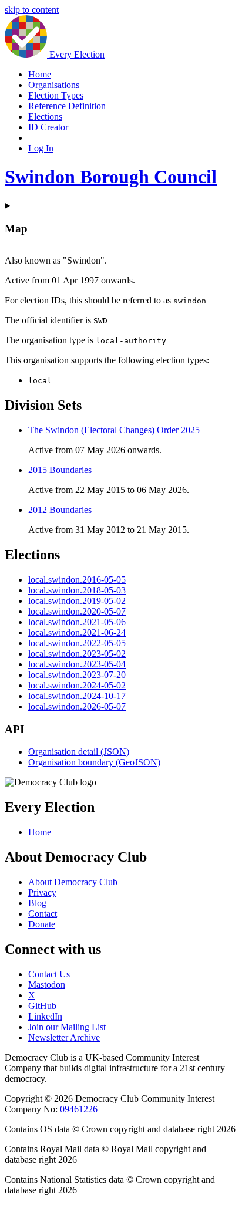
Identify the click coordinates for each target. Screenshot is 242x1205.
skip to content (32, 10)
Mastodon (46, 985)
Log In (40, 148)
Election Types (55, 95)
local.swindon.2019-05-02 (77, 601)
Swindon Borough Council (111, 176)
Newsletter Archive (64, 1037)
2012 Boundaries (60, 510)
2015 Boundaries (60, 470)
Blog (37, 903)
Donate (41, 924)
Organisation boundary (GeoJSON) (94, 762)
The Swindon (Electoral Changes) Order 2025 (114, 430)
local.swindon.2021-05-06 (77, 622)
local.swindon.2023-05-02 (77, 654)
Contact (42, 914)
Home (39, 74)
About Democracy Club (72, 882)
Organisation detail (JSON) (78, 752)
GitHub (42, 1006)
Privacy (42, 892)
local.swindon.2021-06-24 (77, 632)
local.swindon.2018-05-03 (77, 590)
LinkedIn (45, 1016)
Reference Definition (67, 106)
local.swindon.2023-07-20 (77, 675)
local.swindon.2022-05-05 (77, 643)
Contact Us (49, 974)
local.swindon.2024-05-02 (77, 685)
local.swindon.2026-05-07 (77, 706)
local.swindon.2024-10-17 (77, 696)
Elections (45, 116)
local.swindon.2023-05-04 (77, 664)
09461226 (79, 1109)
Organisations (53, 85)
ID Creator (48, 127)
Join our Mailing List (67, 1027)
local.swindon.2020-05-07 (77, 611)
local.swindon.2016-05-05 (77, 580)
